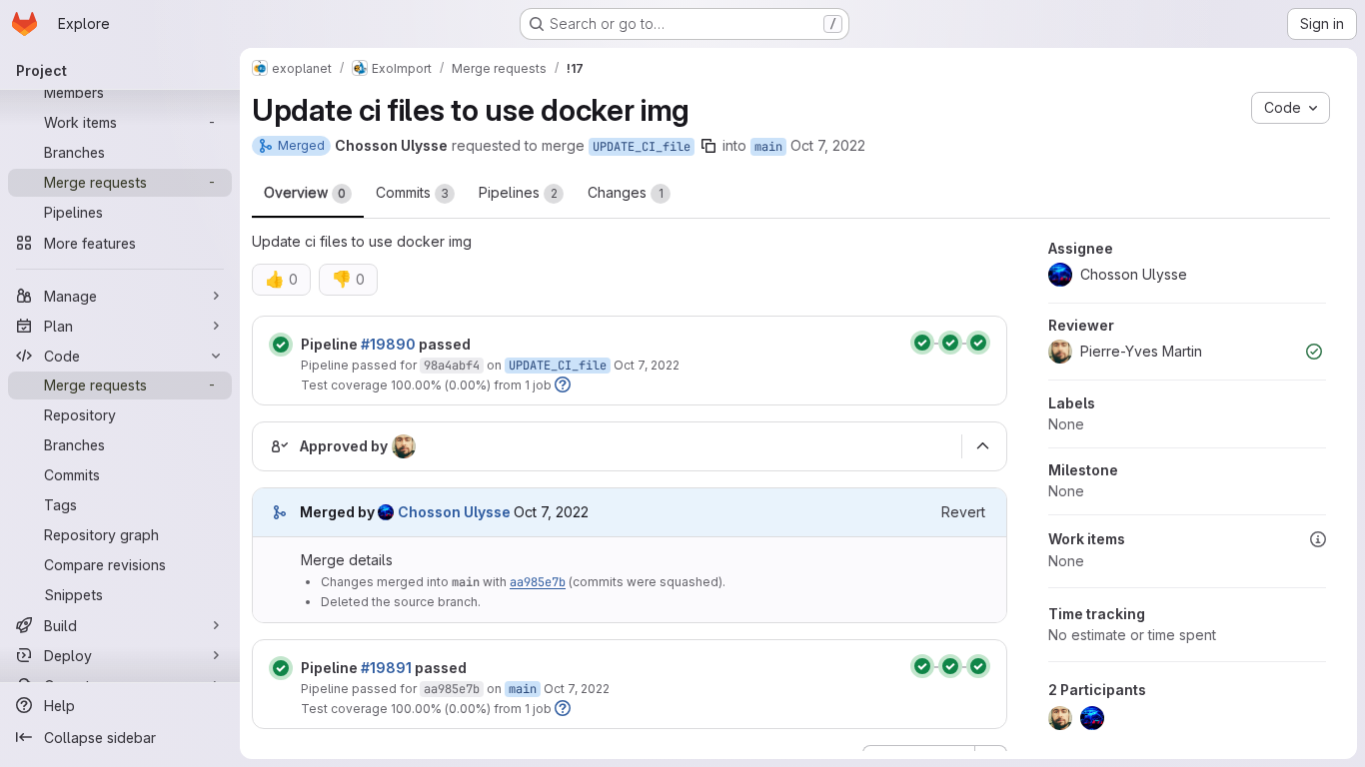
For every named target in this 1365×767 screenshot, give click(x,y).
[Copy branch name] (708, 146)
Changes (626, 192)
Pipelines (518, 192)
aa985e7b (538, 582)
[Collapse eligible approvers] (982, 446)
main (768, 147)
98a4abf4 (452, 366)
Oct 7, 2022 (827, 145)
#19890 (388, 344)
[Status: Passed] (281, 345)
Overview (305, 192)
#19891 (386, 667)
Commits (412, 192)
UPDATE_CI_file (641, 147)
